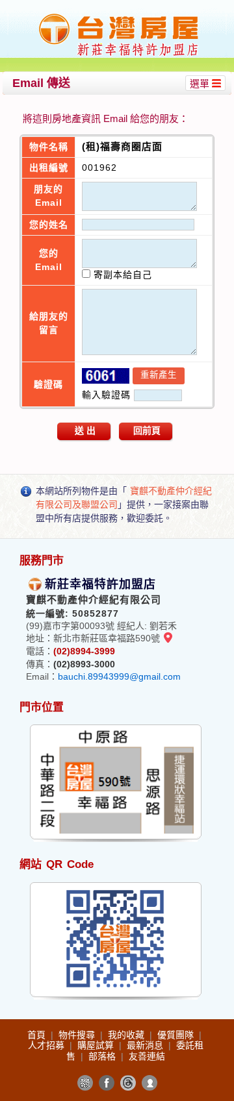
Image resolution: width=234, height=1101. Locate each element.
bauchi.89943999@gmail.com (119, 676)
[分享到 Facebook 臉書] (106, 1083)
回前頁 (147, 430)
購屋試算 (96, 1045)
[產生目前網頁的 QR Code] (85, 1083)
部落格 (103, 1056)
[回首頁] (119, 15)
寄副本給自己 (121, 274)
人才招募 (47, 1045)
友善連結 (147, 1056)
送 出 (85, 430)
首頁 (37, 1035)
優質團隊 (176, 1035)
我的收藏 (127, 1035)
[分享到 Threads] (128, 1083)
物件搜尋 (78, 1035)
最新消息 (146, 1045)
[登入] (149, 1083)
